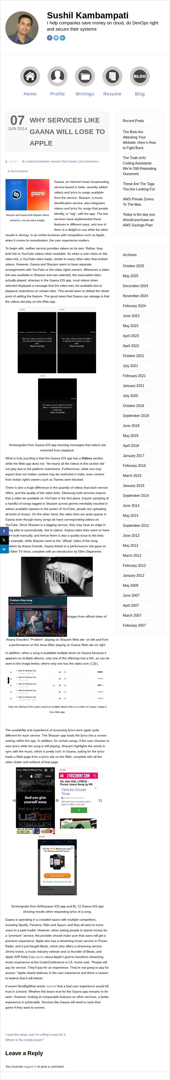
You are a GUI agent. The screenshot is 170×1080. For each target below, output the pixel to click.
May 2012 (130, 545)
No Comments (19, 171)
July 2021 (130, 366)
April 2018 (131, 446)
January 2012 (133, 575)
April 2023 (131, 336)
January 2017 (133, 456)
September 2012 (136, 525)
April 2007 (131, 605)
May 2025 (130, 276)
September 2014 (136, 496)
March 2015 (132, 476)
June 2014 (131, 505)
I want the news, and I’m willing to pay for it (35, 1034)
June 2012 (131, 535)
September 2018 (136, 416)
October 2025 (133, 266)
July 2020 (130, 396)
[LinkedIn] (62, 38)
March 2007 (132, 615)
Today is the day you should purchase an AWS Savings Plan (139, 220)
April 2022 (131, 346)
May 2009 (130, 585)
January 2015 (133, 486)
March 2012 (132, 555)
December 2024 (135, 286)
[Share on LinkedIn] (4, 549)
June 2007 (131, 595)
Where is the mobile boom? (24, 1040)
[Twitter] (56, 38)
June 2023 (131, 316)
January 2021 (133, 386)
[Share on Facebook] (4, 531)
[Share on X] (4, 540)
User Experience (88, 161)
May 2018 (130, 436)
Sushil (12, 161)
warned (51, 986)
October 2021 (133, 356)
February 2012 (134, 565)
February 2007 (134, 625)
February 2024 (134, 306)
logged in (30, 1066)
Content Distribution (38, 161)
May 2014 (130, 515)
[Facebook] (49, 38)
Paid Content (69, 161)
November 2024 (135, 296)
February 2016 (134, 466)
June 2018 (131, 426)
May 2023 (130, 326)
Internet (55, 161)
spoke (40, 957)
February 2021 (134, 376)
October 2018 (133, 406)
